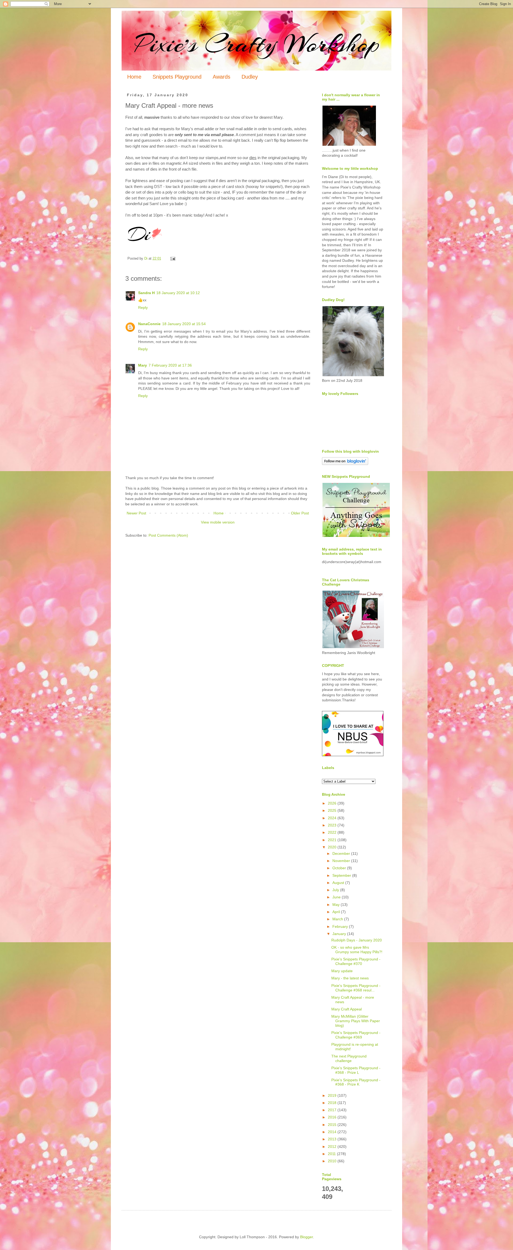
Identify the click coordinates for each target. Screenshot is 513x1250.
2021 (332, 840)
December (341, 853)
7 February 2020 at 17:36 (170, 365)
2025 (332, 810)
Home (134, 77)
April (336, 912)
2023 (332, 825)
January (339, 934)
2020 (332, 847)
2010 (332, 1161)
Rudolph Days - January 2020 (356, 940)
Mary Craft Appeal (346, 1009)
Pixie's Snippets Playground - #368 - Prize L (355, 1070)
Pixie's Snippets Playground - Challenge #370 (355, 961)
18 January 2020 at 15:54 (184, 324)
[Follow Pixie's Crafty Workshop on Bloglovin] (345, 463)
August (338, 882)
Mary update (342, 971)
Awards (221, 77)
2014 (332, 1132)
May (336, 904)
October (339, 868)
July (336, 890)
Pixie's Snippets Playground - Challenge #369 (355, 1034)
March (338, 919)
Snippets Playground (177, 77)
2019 (332, 1095)
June (337, 897)
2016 (332, 1117)
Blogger (306, 1237)
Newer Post (136, 513)
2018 (332, 1103)
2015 (332, 1124)
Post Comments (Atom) (168, 535)
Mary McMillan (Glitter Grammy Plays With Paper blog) (355, 1021)
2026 (332, 803)
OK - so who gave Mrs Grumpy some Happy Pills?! (356, 949)
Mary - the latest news (350, 978)
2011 (332, 1154)
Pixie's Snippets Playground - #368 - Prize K (355, 1082)
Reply (143, 307)
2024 (332, 818)
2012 (332, 1146)
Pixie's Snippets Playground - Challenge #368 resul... (355, 987)
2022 (332, 832)
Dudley (250, 77)
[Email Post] (172, 258)
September (342, 875)
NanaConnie (149, 324)
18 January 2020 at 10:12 (178, 293)
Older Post (300, 513)
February (340, 926)
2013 (332, 1139)
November (341, 861)
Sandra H (146, 293)
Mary (142, 365)
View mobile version (218, 522)
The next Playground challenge (349, 1058)
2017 (332, 1110)
